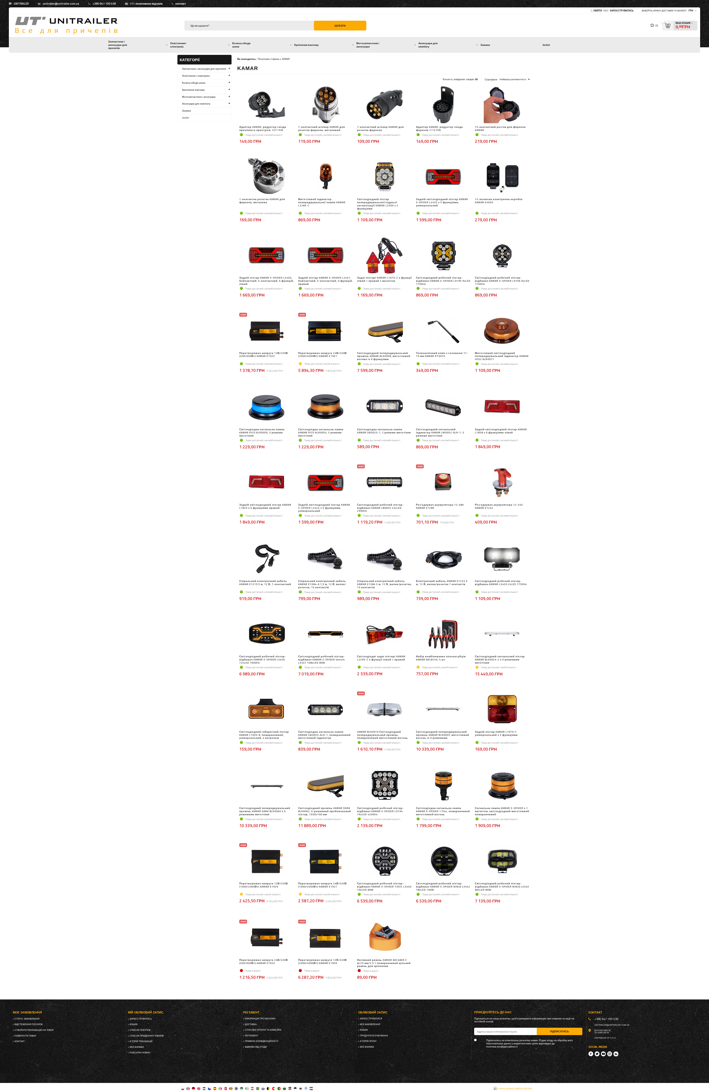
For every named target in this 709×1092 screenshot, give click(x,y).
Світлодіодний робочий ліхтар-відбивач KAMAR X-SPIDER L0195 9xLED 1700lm (443, 280)
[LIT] (284, 1088)
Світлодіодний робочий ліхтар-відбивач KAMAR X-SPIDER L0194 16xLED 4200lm (380, 811)
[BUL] (300, 1088)
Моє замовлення (27, 1012)
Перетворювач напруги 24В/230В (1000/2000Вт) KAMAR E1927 (322, 885)
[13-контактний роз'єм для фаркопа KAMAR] (502, 105)
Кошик (134, 1024)
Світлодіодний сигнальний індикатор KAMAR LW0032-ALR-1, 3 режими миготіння (440, 432)
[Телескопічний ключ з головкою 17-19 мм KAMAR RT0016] (443, 331)
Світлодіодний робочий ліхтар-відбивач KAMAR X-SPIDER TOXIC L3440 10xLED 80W (384, 886)
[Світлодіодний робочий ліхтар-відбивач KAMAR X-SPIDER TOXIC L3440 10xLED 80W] (384, 861)
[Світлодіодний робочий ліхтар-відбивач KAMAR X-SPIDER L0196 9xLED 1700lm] (502, 255)
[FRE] (188, 1088)
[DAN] (225, 1088)
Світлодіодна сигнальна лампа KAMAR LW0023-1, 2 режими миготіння (384, 431)
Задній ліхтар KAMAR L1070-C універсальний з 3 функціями (496, 733)
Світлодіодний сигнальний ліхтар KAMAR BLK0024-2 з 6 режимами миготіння (500, 659)
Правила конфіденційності (261, 1041)
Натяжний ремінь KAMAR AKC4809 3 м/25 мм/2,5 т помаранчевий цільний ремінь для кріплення (384, 963)
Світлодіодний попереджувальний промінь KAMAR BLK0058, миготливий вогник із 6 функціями (383, 356)
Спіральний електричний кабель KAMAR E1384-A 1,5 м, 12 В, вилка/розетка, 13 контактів (322, 584)
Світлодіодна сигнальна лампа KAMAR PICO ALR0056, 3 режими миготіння (262, 432)
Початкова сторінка (268, 59)
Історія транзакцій (141, 1041)
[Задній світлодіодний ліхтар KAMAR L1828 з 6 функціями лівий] (502, 407)
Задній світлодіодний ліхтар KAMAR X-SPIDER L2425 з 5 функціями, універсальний (442, 202)
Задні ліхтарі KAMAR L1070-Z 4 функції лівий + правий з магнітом (384, 279)
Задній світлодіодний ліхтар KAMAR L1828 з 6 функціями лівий (501, 431)
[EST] (295, 1088)
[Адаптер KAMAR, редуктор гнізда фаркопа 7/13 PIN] (443, 105)
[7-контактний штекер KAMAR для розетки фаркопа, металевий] (325, 105)
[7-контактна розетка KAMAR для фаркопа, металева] (266, 177)
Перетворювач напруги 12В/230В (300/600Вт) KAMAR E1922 (263, 355)
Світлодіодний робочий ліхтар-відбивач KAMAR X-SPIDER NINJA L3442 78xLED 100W (443, 886)
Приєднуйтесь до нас (493, 1012)
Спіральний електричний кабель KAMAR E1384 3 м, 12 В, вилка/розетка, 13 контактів (384, 584)
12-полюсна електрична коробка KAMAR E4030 (499, 201)
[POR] (279, 1088)
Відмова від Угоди (256, 1047)
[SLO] (263, 1088)
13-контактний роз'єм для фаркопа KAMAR (500, 128)
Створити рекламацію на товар (34, 1030)
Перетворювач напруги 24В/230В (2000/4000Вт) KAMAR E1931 (322, 355)
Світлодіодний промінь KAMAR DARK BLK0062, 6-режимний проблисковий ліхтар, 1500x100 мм (324, 811)
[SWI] (273, 1088)
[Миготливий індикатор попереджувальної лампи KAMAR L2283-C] (325, 177)
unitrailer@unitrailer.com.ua (61, 3)
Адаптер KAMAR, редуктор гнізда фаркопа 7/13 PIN (439, 128)
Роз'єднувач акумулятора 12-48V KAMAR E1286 (440, 506)
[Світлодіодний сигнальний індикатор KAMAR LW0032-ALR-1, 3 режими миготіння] (443, 407)
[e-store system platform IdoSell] (513, 1088)
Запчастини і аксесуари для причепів (117, 45)
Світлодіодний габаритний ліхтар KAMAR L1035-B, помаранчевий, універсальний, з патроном (264, 735)
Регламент (251, 1036)
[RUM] (231, 1088)
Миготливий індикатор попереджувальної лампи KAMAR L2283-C (321, 202)
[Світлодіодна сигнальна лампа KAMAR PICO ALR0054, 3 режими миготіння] (325, 407)
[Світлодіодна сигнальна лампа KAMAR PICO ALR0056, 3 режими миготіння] (266, 407)
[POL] (182, 1088)
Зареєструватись (621, 10)
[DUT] (204, 1088)
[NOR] (236, 1088)
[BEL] (268, 1088)
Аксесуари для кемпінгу (428, 44)
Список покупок (140, 1030)
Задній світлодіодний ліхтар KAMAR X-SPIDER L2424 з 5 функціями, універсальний (324, 507)
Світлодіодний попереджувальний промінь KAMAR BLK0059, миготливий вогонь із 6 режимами (442, 735)
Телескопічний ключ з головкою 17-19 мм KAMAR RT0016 (442, 355)
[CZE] (209, 1088)
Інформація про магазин (260, 1019)
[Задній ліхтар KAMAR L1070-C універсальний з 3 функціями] (502, 709)
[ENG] (198, 1088)
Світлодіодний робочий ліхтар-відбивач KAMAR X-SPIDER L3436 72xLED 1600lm (262, 659)
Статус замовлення (27, 1019)
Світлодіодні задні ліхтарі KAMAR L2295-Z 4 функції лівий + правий (381, 658)
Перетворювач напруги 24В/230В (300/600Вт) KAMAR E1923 (263, 961)
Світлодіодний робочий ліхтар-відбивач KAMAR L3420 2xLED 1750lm (501, 583)
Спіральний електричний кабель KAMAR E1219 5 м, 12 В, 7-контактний (265, 583)
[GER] (193, 1088)
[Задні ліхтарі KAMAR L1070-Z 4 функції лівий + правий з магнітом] (384, 255)
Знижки (485, 45)
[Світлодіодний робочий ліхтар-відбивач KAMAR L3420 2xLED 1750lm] (502, 559)
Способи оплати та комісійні (263, 1030)
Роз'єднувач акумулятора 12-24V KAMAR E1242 (499, 506)
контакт (180, 3)
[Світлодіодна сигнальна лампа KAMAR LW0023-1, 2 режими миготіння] (384, 407)
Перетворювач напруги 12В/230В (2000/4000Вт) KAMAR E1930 (322, 961)
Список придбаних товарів (147, 1036)
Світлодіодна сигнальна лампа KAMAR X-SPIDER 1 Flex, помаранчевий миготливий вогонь (443, 811)
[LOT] (289, 1088)
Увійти (597, 10)
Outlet (546, 45)
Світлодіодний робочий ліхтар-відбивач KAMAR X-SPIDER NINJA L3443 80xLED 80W (502, 886)
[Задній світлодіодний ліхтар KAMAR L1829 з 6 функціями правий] (266, 482)
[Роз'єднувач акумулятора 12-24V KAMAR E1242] (502, 482)
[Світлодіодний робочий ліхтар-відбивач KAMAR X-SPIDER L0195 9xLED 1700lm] (443, 255)
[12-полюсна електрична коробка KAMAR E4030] (502, 177)
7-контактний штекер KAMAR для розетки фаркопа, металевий (321, 128)
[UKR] (241, 1088)
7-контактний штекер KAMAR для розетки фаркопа (380, 128)
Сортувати (491, 79)
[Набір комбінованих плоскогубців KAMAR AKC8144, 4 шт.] (443, 634)
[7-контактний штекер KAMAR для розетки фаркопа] (384, 105)
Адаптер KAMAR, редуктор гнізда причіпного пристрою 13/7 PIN (262, 128)
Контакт (20, 1041)
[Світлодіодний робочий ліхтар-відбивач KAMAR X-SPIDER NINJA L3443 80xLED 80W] (502, 861)
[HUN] (311, 1088)
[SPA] (215, 1088)
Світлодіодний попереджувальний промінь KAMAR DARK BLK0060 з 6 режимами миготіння (264, 811)
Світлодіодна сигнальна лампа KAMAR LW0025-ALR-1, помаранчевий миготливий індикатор (324, 735)
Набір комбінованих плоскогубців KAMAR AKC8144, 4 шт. (441, 658)
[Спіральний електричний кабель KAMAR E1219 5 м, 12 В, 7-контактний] (266, 559)
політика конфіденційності (502, 1046)
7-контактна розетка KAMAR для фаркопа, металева (262, 201)
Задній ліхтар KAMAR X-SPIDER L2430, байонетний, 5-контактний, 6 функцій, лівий (266, 280)
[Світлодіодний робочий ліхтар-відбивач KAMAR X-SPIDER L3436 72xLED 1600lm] (266, 634)
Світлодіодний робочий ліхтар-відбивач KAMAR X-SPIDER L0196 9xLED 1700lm (502, 280)
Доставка (251, 1024)
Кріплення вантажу (306, 45)
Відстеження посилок (29, 1024)
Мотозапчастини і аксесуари (367, 44)
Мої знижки (137, 1047)
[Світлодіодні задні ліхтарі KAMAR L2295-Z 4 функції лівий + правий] (384, 634)
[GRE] (306, 1088)
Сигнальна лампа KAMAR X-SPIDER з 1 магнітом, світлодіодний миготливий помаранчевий (502, 811)
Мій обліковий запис (145, 1012)
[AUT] (252, 1088)
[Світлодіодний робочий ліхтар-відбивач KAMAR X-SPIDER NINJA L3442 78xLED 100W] (443, 861)
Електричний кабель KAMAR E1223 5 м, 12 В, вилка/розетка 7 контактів (441, 583)
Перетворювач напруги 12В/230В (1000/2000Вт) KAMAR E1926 (263, 885)
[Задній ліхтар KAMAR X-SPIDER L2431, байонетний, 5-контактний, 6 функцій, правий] (325, 255)
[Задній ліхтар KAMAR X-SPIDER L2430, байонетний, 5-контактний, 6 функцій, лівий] (266, 255)
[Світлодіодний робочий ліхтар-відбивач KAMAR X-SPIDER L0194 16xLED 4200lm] (384, 786)
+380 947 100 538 (104, 3)
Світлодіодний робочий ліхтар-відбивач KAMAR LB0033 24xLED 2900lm (380, 507)
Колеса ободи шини (241, 44)
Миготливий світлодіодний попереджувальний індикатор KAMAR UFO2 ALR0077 (502, 356)
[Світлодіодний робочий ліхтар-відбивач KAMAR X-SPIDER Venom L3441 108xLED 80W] (325, 634)
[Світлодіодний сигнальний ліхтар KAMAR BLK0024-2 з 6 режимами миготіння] (502, 634)
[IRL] (247, 1088)
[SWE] (257, 1088)
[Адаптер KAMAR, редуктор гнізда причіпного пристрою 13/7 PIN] (266, 105)
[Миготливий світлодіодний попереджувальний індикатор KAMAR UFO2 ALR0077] (502, 331)
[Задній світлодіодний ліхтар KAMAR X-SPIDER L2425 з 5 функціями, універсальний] (443, 177)
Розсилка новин (140, 1053)
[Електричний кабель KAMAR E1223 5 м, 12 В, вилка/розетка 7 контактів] (443, 559)
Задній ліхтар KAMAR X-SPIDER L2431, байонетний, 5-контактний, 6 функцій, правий (325, 280)
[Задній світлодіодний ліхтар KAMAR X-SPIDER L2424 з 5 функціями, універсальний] (325, 482)
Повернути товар (25, 1036)
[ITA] (220, 1088)
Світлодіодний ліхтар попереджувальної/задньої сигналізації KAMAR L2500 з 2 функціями (377, 204)
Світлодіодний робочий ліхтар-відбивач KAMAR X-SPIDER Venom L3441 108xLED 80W (321, 659)
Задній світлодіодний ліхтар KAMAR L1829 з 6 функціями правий (265, 506)
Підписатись (559, 1031)
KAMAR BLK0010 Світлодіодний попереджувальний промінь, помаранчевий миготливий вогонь (382, 735)
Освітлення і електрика (178, 44)
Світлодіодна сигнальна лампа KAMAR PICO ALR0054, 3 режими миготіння (320, 432)
